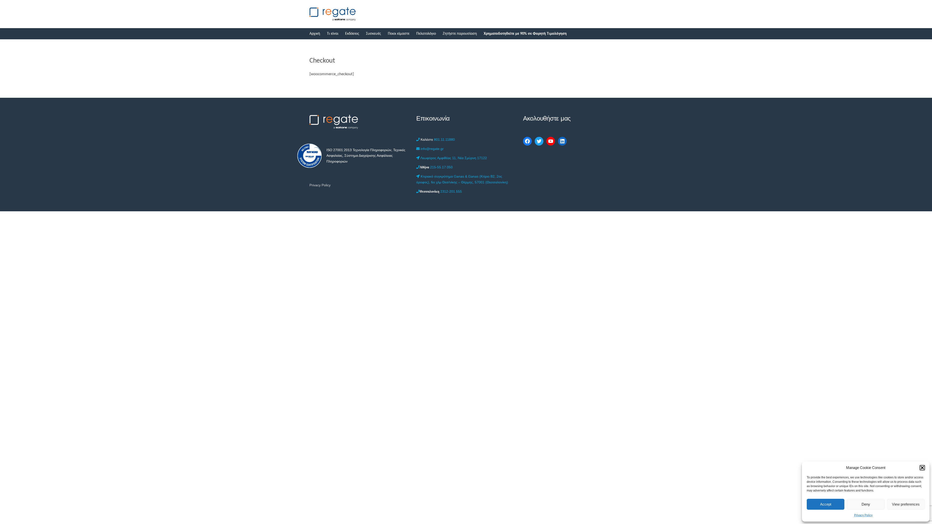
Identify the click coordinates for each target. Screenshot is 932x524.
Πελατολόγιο (426, 34)
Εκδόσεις (352, 34)
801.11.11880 (438, 139)
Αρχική (314, 34)
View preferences (906, 504)
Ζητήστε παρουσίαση (460, 34)
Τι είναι (332, 34)
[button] (922, 467)
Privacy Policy (863, 515)
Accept (825, 504)
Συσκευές (373, 34)
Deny (866, 504)
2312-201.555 (441, 191)
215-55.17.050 (436, 167)
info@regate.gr (432, 149)
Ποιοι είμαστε (398, 34)
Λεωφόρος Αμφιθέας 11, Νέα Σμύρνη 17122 (453, 158)
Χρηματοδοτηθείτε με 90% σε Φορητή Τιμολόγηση (525, 34)
